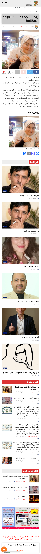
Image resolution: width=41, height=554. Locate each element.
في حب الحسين (23, 496)
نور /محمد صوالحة (31, 231)
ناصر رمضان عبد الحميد (25, 27)
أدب (33, 12)
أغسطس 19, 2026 (20, 401)
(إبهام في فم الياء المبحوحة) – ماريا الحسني (20, 372)
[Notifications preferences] (4, 549)
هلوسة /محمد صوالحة (29, 195)
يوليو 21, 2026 (34, 269)
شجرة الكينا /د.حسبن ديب (28, 337)
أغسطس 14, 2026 (33, 198)
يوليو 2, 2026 (35, 375)
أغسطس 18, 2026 (20, 461)
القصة (28, 12)
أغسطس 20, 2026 (20, 392)
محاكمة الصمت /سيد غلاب (27, 301)
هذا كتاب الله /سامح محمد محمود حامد (26, 398)
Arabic (6, 552)
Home (37, 12)
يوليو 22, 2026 (34, 234)
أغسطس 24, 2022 (8, 27)
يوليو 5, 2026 (35, 340)
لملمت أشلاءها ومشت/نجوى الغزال (27, 458)
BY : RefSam (20, 550)
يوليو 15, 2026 (34, 304)
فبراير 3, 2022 (10, 499)
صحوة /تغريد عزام (31, 266)
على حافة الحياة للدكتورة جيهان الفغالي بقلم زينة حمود (26, 388)
